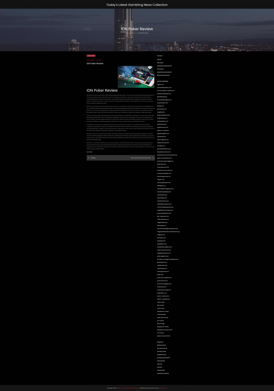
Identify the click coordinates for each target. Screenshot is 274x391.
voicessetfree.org (162, 195)
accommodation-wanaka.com (165, 90)
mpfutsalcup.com (162, 268)
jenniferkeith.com (162, 262)
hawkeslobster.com (162, 121)
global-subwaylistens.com (164, 158)
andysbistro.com (162, 244)
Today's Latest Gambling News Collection (137, 5)
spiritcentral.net (161, 124)
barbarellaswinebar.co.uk (164, 87)
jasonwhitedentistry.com (164, 149)
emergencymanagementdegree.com (167, 259)
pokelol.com (160, 106)
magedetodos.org (162, 222)
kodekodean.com (162, 293)
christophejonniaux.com (164, 182)
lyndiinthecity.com (162, 118)
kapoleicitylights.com (163, 133)
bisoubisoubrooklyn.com (164, 152)
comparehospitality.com (164, 173)
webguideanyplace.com (164, 253)
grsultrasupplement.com (164, 213)
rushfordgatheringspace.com (165, 189)
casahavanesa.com (162, 103)
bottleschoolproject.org (164, 93)
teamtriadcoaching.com (164, 290)
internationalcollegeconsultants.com (167, 228)
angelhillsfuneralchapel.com (165, 210)
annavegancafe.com (163, 271)
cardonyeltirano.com (163, 167)
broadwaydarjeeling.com (164, 192)
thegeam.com (161, 235)
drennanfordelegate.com (164, 284)
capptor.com (161, 179)
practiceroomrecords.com (164, 170)
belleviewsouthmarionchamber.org (167, 155)
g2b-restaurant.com (163, 216)
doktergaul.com (161, 225)
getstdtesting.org (162, 97)
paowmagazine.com (163, 139)
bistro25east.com (162, 198)
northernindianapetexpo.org (165, 207)
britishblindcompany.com (164, 204)
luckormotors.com (162, 281)
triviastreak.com (161, 287)
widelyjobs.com (161, 185)
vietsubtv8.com (161, 136)
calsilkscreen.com (162, 265)
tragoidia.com (161, 112)
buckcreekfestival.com (163, 115)
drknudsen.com (161, 238)
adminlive (90, 152)
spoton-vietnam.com (163, 296)
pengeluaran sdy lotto (163, 373)
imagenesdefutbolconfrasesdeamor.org (168, 231)
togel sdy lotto (161, 370)
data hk (159, 59)
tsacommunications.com (164, 250)
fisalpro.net (160, 274)
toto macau (160, 62)
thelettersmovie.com (163, 143)
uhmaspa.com (161, 146)
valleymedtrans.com (163, 219)
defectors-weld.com (163, 130)
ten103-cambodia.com (163, 299)
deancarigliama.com (163, 256)
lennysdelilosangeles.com (164, 100)
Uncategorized (90, 60)
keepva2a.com (161, 241)
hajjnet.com (160, 84)
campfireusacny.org (162, 201)
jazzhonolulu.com (162, 109)
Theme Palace (163, 388)
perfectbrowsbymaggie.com (165, 161)
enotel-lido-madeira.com (164, 277)
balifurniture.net (161, 164)
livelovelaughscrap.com (163, 176)
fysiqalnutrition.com (162, 127)
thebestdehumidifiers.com (164, 247)
